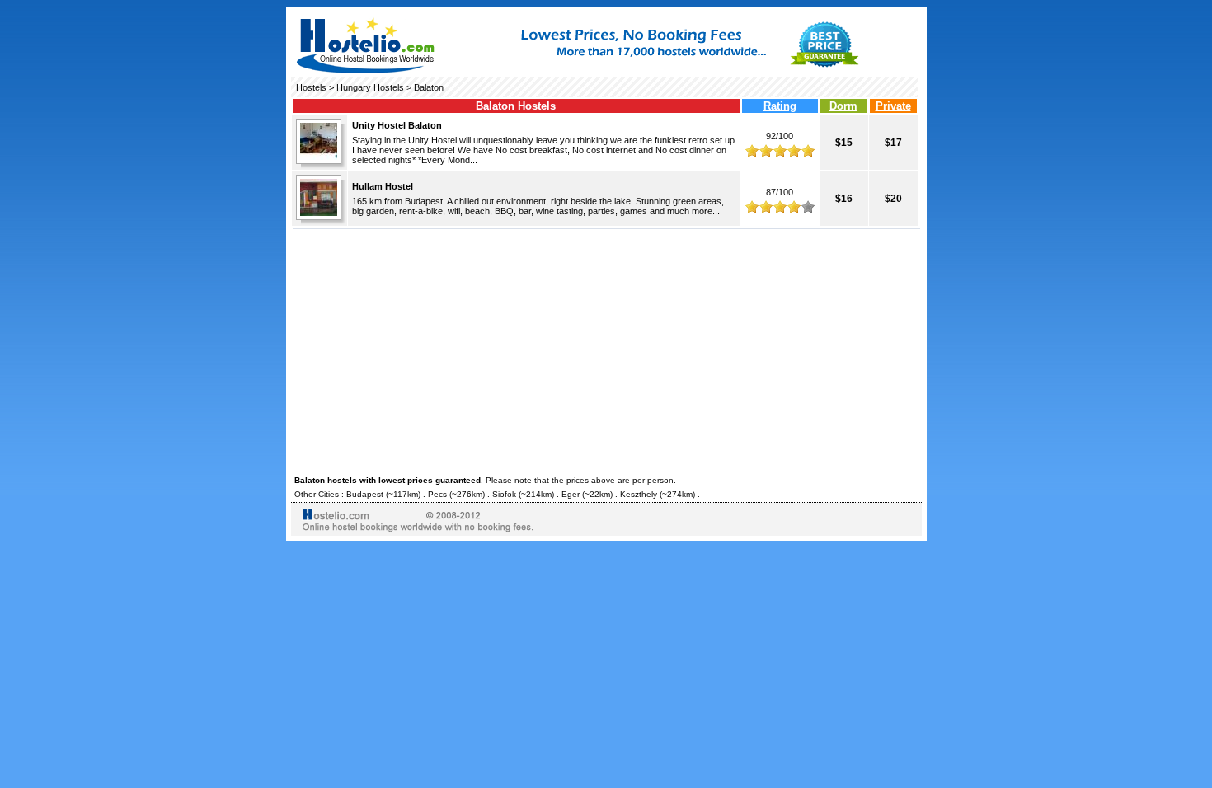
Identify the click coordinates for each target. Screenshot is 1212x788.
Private (893, 106)
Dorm (843, 106)
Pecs (437, 494)
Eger (570, 494)
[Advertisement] (606, 349)
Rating (779, 106)
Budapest (364, 494)
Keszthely (638, 494)
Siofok (504, 494)
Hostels (311, 87)
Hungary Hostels (370, 87)
